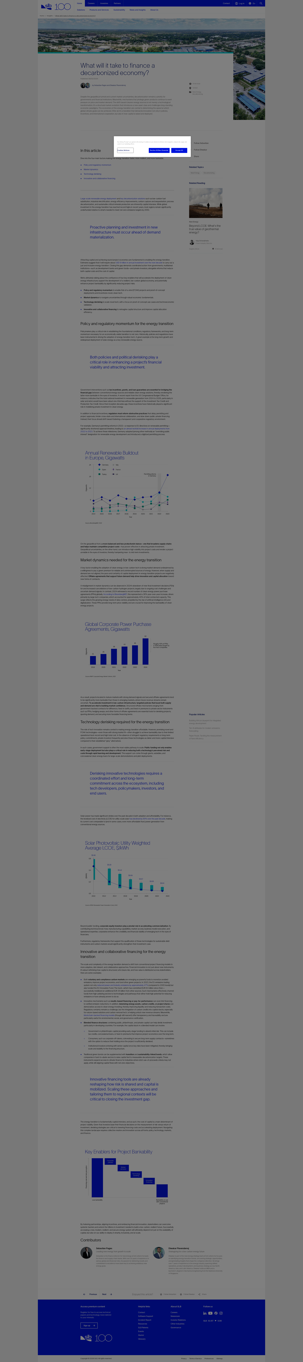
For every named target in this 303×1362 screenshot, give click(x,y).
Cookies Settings (123, 150)
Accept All (179, 150)
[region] (152, 146)
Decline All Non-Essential (159, 150)
